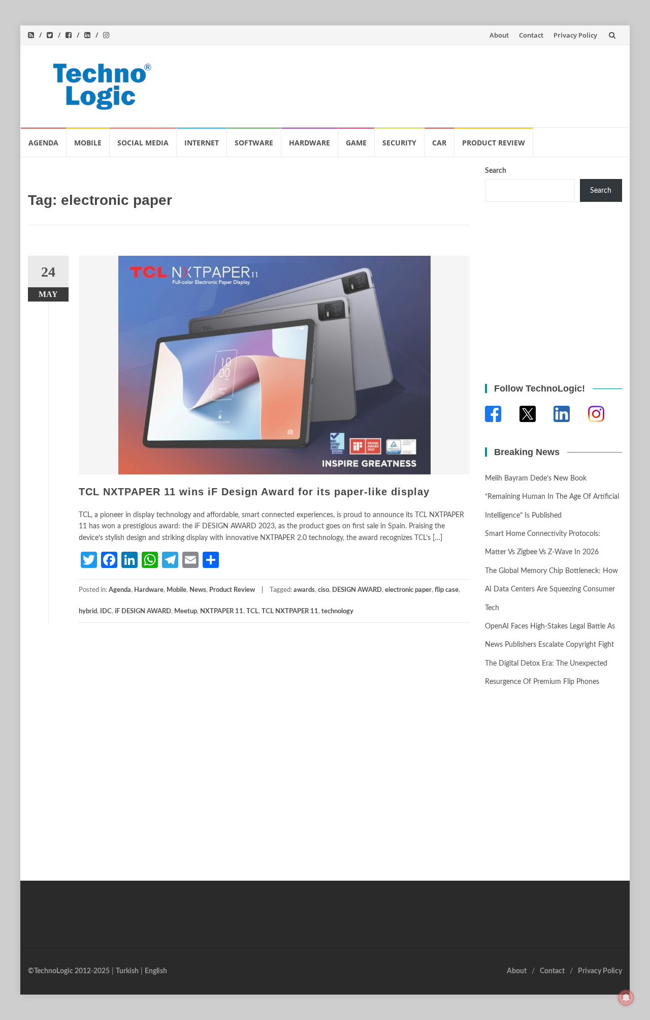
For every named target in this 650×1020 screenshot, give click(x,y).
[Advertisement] (429, 84)
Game (356, 142)
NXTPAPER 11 (221, 611)
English (156, 971)
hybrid (88, 611)
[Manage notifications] (626, 997)
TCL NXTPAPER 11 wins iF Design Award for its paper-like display (254, 491)
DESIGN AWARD (357, 590)
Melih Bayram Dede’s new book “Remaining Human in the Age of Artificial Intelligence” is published (552, 497)
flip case (447, 590)
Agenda (43, 142)
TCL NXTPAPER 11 (290, 611)
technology (337, 611)
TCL (252, 611)
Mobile (88, 142)
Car (439, 142)
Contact (531, 35)
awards (304, 590)
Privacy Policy (575, 35)
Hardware (309, 142)
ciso (323, 590)
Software (254, 142)
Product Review (493, 142)
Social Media (143, 142)
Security (399, 142)
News (197, 590)
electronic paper (408, 590)
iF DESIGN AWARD (143, 611)
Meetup (185, 611)
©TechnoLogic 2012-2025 (69, 971)
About (499, 35)
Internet (201, 142)
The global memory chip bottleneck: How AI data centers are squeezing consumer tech (551, 589)
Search (495, 170)
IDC (106, 611)
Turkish (127, 971)
